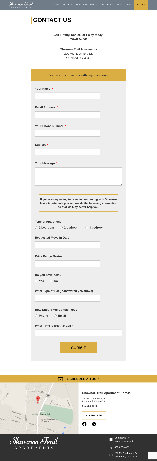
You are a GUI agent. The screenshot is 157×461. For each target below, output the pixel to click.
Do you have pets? (48, 275)
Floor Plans (67, 5)
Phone (43, 315)
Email (62, 315)
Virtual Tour (82, 5)
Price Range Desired (49, 256)
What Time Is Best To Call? (54, 325)
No (56, 281)
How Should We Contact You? (56, 309)
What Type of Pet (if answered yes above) (64, 291)
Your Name (43, 88)
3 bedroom (96, 227)
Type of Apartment (48, 221)
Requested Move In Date (52, 237)
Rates (119, 5)
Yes (41, 281)
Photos (93, 5)
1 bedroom (46, 227)
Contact (128, 5)
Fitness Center (107, 5)
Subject (40, 144)
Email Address (45, 107)
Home (56, 5)
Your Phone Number (49, 126)
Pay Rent (141, 4)
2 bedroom (71, 227)
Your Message (45, 163)
